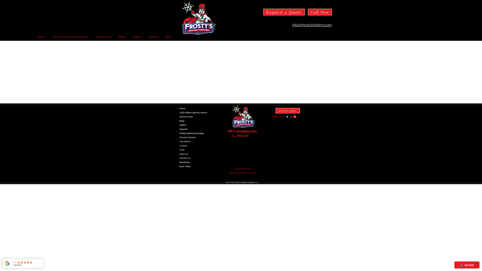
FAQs (182, 149)
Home (182, 108)
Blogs (182, 120)
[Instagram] (291, 116)
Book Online (185, 166)
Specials (183, 129)
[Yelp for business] (295, 116)
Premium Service (187, 137)
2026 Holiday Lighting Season (188, 112)
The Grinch (184, 141)
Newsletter (184, 162)
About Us (183, 154)
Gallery (182, 125)
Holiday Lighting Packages (188, 133)
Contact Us (185, 158)
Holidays (183, 145)
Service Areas (186, 116)
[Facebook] (287, 116)
